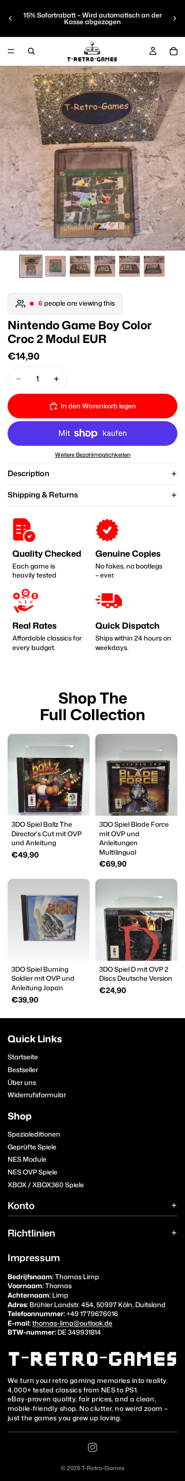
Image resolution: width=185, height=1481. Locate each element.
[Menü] (11, 51)
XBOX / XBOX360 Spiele (46, 1184)
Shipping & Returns (43, 494)
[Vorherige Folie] (10, 18)
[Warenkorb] (173, 51)
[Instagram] (92, 1447)
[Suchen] (31, 51)
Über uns (22, 1082)
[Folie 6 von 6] (154, 266)
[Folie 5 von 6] (129, 266)
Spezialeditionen (34, 1133)
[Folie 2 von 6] (55, 266)
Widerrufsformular (37, 1094)
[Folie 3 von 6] (80, 266)
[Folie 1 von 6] (30, 266)
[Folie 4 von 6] (104, 266)
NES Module (27, 1159)
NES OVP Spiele (32, 1171)
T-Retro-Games (103, 1468)
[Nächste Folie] (174, 18)
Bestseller (23, 1069)
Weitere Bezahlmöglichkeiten (92, 455)
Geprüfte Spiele (32, 1146)
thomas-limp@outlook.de (72, 1322)
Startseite (23, 1057)
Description (28, 473)
